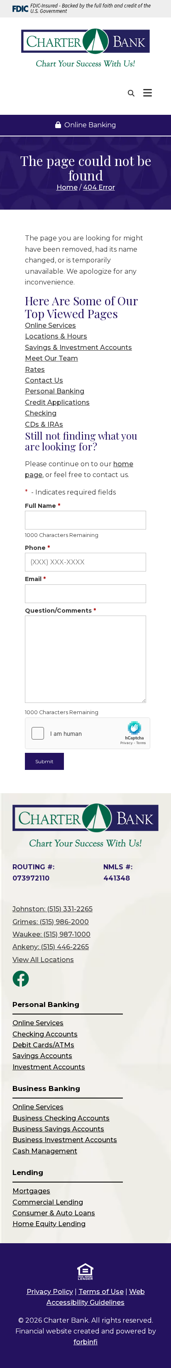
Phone (37, 548)
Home (67, 187)
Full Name (42, 506)
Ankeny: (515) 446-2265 (50, 947)
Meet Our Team (51, 358)
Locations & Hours (56, 336)
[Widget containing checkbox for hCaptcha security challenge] (87, 733)
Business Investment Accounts (64, 1140)
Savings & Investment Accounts (78, 347)
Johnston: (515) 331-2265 (52, 909)
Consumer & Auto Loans (53, 1213)
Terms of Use (101, 1292)
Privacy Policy (50, 1292)
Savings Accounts (42, 1056)
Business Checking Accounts (61, 1118)
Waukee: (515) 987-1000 (51, 934)
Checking (40, 413)
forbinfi (85, 1342)
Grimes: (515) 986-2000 (50, 922)
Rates (35, 370)
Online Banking (90, 125)
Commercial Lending (47, 1202)
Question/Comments (60, 610)
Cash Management (44, 1151)
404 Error (99, 187)
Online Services (50, 325)
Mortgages (31, 1191)
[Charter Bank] (85, 48)
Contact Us (44, 380)
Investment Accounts (48, 1067)
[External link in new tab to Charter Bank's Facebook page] (20, 978)
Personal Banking (54, 391)
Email (35, 579)
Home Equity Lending (49, 1224)
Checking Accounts (45, 1034)
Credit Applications (57, 402)
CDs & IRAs (44, 424)
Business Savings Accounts (58, 1129)
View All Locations (43, 960)
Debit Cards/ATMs (43, 1045)
